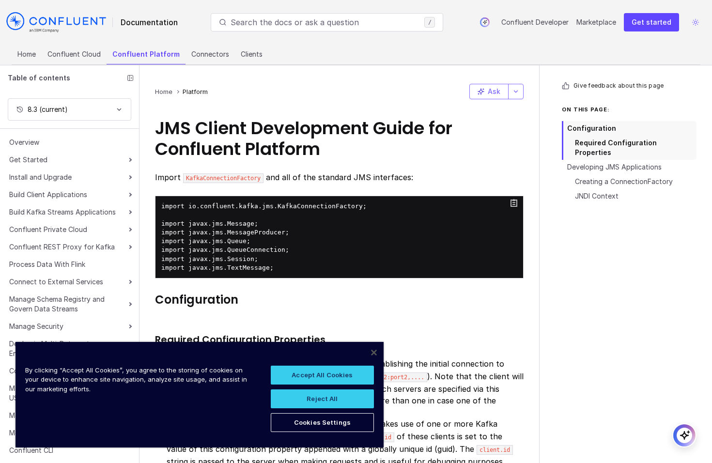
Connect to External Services (56, 282)
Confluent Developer (535, 22)
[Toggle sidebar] (130, 78)
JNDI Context (597, 196)
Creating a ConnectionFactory (624, 181)
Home (26, 54)
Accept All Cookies (322, 375)
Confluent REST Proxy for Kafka (62, 247)
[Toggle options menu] (516, 91)
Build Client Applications (48, 194)
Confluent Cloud (74, 54)
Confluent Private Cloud (48, 229)
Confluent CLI (31, 450)
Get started (651, 22)
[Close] (374, 352)
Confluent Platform (146, 54)
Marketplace (596, 22)
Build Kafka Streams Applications (62, 212)
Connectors (210, 54)
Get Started (28, 159)
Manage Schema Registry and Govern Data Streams (57, 304)
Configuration (591, 128)
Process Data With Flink (47, 264)
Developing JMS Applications (614, 167)
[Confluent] (56, 22)
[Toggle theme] (695, 22)
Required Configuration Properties (616, 147)
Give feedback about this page (618, 85)
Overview (24, 142)
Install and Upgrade (40, 177)
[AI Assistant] (485, 22)
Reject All (322, 398)
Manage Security (36, 326)
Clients (252, 54)
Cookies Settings (322, 422)
